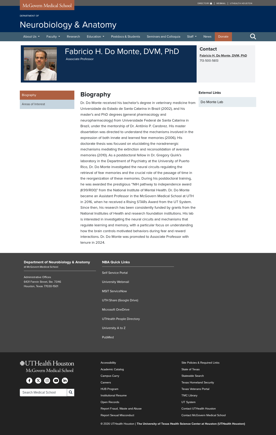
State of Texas (190, 369)
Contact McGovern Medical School (203, 415)
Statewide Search (192, 375)
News (207, 37)
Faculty (52, 37)
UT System (188, 402)
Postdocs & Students (125, 37)
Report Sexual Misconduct (117, 415)
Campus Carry (110, 375)
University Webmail (115, 282)
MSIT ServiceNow (114, 291)
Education (94, 37)
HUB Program (109, 389)
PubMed (108, 337)
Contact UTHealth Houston (198, 408)
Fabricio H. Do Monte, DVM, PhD (223, 56)
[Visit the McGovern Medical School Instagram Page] (47, 381)
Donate (223, 37)
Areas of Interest (33, 104)
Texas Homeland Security (197, 382)
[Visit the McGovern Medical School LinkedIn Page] (65, 381)
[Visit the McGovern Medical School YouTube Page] (56, 381)
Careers (106, 382)
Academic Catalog (112, 369)
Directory (204, 3)
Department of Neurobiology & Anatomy (57, 262)
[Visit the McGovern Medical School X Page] (38, 381)
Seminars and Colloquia (163, 37)
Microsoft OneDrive (116, 310)
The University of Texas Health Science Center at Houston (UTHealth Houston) (191, 423)
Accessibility (108, 362)
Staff (190, 37)
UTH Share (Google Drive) (120, 300)
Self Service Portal (115, 273)
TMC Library (189, 395)
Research (73, 37)
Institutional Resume (114, 395)
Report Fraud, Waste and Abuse (121, 408)
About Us (30, 37)
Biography (29, 95)
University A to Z (113, 328)
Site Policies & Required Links (200, 362)
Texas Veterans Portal (195, 389)
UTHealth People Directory (121, 319)
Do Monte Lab (212, 102)
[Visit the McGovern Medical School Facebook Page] (29, 381)
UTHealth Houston (241, 3)
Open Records (110, 402)
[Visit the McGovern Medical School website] (47, 6)
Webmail (221, 3)
